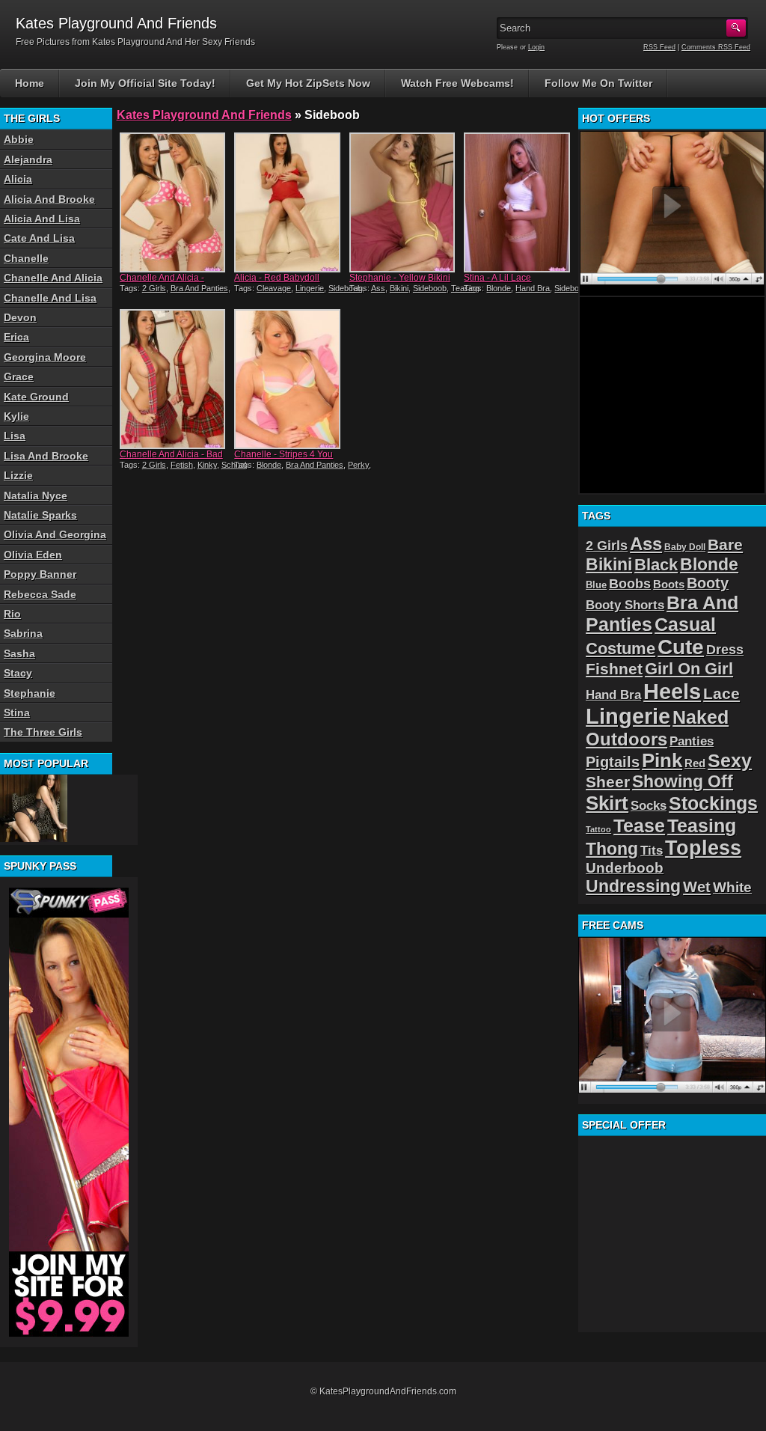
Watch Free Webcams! (457, 83)
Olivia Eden (33, 555)
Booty (708, 583)
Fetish (182, 464)
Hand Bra (532, 288)
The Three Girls (43, 732)
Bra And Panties (199, 288)
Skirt (607, 803)
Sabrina (23, 633)
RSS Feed (659, 47)
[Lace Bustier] (33, 808)
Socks (649, 806)
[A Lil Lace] (516, 202)
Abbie (19, 139)
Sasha (19, 653)
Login (536, 47)
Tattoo (598, 829)
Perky (358, 464)
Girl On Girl (689, 668)
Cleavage (274, 288)
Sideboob (345, 288)
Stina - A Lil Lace (497, 277)
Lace (721, 693)
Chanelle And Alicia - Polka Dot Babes (162, 282)
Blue (596, 585)
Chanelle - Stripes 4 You (283, 454)
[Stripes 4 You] (287, 379)
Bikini (399, 288)
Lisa (14, 436)
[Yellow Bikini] (402, 202)
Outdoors (626, 739)
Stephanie (29, 693)
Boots (668, 585)
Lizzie (18, 475)
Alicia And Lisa (42, 219)
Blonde (498, 288)
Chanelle (26, 258)
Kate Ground (36, 397)
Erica (16, 337)
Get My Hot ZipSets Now (308, 83)
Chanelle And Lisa (50, 298)
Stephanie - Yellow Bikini (399, 277)
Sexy (730, 761)
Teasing (701, 825)
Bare (725, 544)
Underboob (625, 868)
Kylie (16, 416)
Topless (703, 848)
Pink (662, 760)
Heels (672, 691)
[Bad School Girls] (172, 379)
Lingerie (309, 288)
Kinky (207, 464)
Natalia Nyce (35, 495)
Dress (725, 649)
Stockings (713, 803)
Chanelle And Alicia (53, 278)
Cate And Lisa (39, 238)
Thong (612, 848)
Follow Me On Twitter (598, 83)
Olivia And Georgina (55, 534)
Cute (681, 647)
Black (656, 564)
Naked (700, 717)
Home (29, 83)
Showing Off (682, 781)
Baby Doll (684, 547)
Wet (697, 887)
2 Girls (154, 288)
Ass (378, 288)
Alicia (18, 179)
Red (694, 763)
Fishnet (614, 668)
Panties (692, 741)
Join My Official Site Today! (145, 83)
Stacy (18, 673)
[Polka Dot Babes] (172, 202)
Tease (639, 825)
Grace (19, 376)
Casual (685, 624)
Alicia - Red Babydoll (276, 277)
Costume (620, 648)
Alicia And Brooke (49, 199)
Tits (651, 850)
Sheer (608, 782)
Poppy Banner (40, 574)
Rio (12, 614)
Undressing (633, 886)
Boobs (630, 583)
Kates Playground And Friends (204, 115)
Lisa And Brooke (46, 456)
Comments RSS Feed (715, 47)
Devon (20, 317)
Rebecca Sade (40, 594)
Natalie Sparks (40, 515)
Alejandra (28, 159)
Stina (17, 712)
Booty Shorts (625, 604)
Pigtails (613, 762)
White (732, 887)
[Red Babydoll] (287, 202)
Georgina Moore (45, 357)
